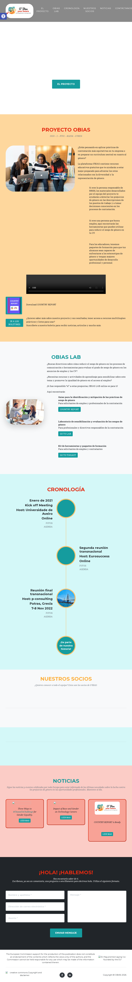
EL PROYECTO (42, 9)
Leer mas (24, 820)
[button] (3, 16)
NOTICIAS (105, 8)
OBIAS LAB (56, 9)
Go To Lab (65, 433)
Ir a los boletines (14, 323)
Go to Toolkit (68, 455)
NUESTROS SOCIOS (90, 9)
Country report (69, 409)
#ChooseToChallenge (23, 812)
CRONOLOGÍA (72, 8)
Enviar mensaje (66, 932)
